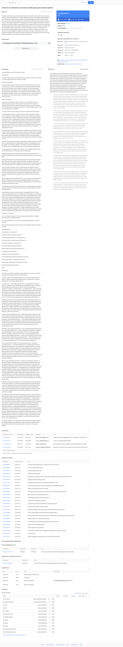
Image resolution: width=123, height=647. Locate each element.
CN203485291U (6, 518)
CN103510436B (6, 509)
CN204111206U (6, 482)
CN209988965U (6, 464)
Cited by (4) (63, 60)
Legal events (69, 60)
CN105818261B (6, 476)
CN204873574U (6, 503)
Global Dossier (73, 64)
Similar (81, 19)
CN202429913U (6, 533)
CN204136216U (6, 527)
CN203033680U (6, 467)
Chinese (68, 23)
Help (81, 644)
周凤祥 (63, 25)
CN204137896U (6, 530)
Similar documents (77, 60)
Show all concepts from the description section (14, 635)
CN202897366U (6, 491)
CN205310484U (6, 500)
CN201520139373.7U (8, 551)
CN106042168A (6, 515)
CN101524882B (6, 521)
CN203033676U (6, 470)
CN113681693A (6, 447)
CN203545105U (6, 473)
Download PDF (63, 19)
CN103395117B (6, 506)
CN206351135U (6, 497)
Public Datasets (60, 644)
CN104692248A (6, 524)
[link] (6, 599)
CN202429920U (6, 494)
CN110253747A (6, 440)
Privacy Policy (74, 644)
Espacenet (67, 64)
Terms (67, 644)
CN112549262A (6, 444)
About (42, 644)
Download (78, 593)
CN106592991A (6, 479)
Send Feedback (50, 644)
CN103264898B (6, 512)
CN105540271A (6, 437)
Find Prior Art (73, 19)
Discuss (80, 64)
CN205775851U (6, 536)
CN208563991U (6, 485)
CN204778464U (6, 488)
